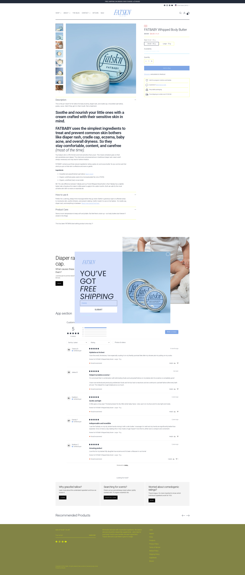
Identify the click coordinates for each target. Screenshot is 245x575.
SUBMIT (98, 309)
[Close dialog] (168, 254)
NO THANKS (86, 315)
